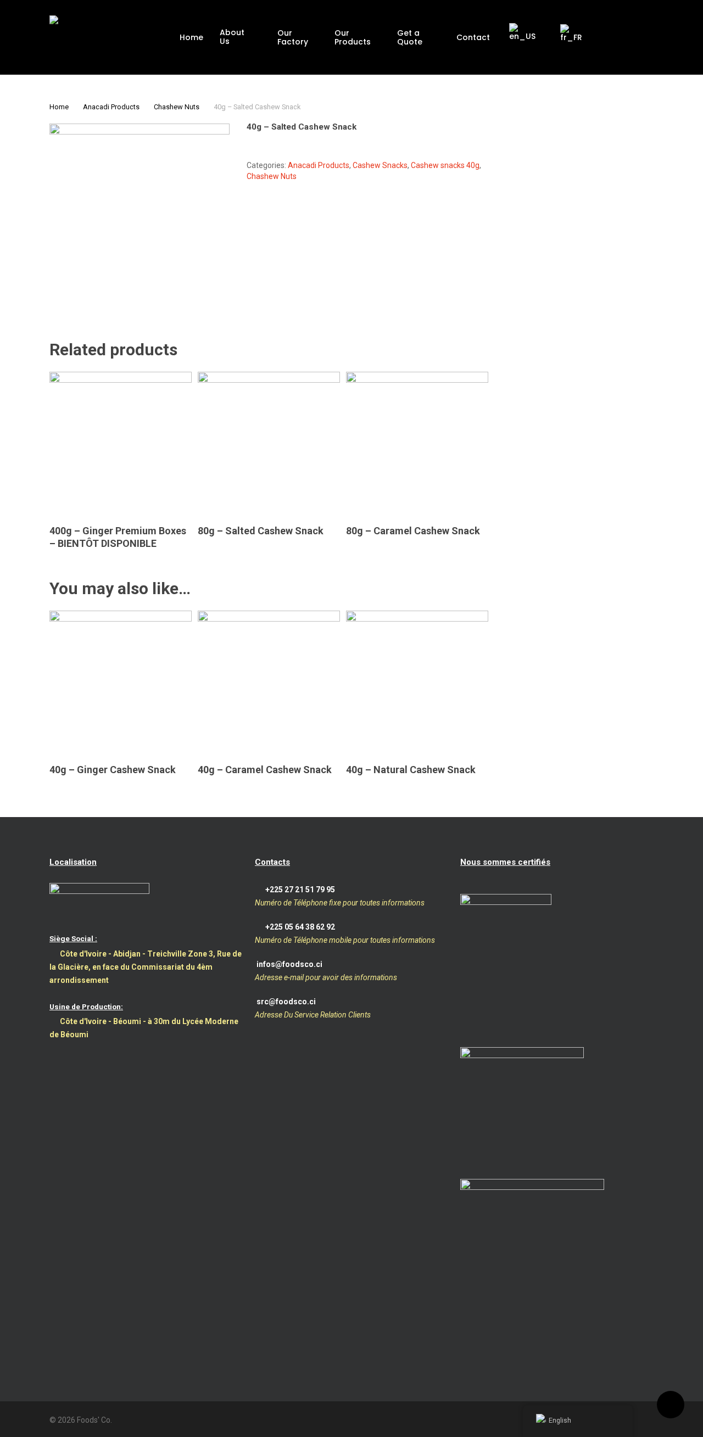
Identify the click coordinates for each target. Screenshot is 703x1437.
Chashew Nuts (176, 107)
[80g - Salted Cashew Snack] (269, 443)
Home (59, 107)
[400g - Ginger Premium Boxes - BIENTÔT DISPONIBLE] (120, 443)
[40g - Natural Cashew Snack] (417, 682)
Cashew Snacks (380, 165)
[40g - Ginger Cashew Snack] (120, 682)
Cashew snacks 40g (445, 165)
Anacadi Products (111, 107)
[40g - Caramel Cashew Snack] (269, 682)
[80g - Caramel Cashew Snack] (417, 443)
